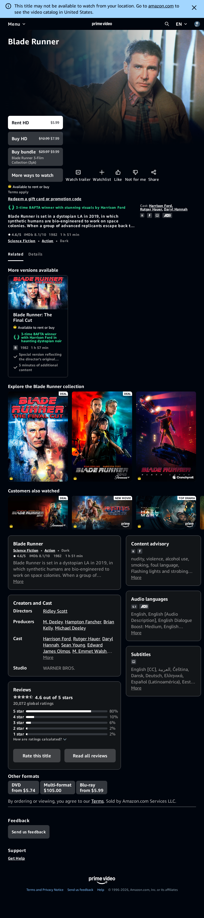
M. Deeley (53, 621)
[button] (40, 739)
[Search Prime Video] (167, 24)
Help (100, 890)
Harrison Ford (160, 205)
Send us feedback (80, 890)
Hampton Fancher (83, 621)
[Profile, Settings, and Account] (197, 24)
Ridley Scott (55, 611)
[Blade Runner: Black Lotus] (166, 437)
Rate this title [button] (37, 755)
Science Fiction (22, 241)
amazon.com (161, 5)
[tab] (15, 254)
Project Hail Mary (166, 513)
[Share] (153, 172)
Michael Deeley (70, 628)
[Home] (102, 24)
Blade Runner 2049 (38, 513)
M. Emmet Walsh (89, 651)
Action (47, 241)
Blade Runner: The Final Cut (38, 292)
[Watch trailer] (78, 172)
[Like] (118, 172)
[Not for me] (135, 172)
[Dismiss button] (194, 7)
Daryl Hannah (176, 209)
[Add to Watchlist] (102, 172)
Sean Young (73, 645)
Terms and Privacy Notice (44, 890)
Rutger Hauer (151, 209)
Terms (97, 801)
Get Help (16, 858)
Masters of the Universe (102, 513)
